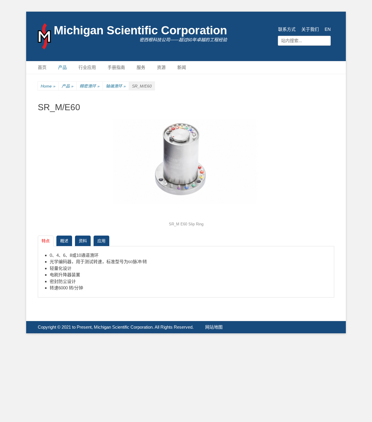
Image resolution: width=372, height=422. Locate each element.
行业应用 (87, 67)
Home (48, 86)
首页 (42, 67)
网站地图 (214, 327)
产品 (62, 67)
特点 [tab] (46, 240)
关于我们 (310, 29)
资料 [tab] (83, 240)
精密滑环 (90, 86)
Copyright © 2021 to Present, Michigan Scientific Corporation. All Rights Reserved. (116, 327)
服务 (141, 67)
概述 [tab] (64, 240)
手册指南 (116, 67)
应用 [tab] (101, 240)
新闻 (181, 67)
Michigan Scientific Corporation (140, 30)
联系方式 (287, 29)
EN (328, 29)
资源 (161, 67)
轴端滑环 (116, 86)
